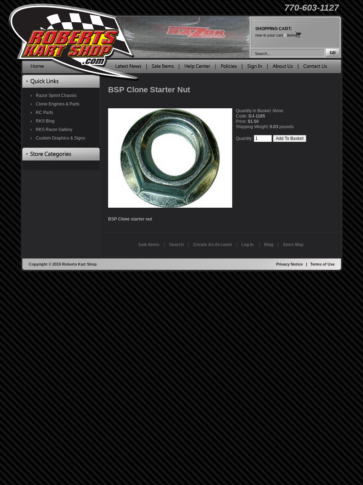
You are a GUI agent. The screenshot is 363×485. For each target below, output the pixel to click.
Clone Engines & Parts (57, 104)
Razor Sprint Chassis (56, 95)
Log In (247, 244)
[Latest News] (128, 67)
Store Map (293, 244)
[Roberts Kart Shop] (37, 67)
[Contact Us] (315, 67)
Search (176, 244)
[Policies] (229, 67)
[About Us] (282, 67)
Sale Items (149, 244)
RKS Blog (45, 121)
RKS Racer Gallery (54, 129)
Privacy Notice (289, 264)
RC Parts (44, 112)
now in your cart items (275, 31)
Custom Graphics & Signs (60, 138)
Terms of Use (322, 264)
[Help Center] (197, 67)
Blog (268, 244)
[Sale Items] (162, 67)
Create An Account (212, 244)
